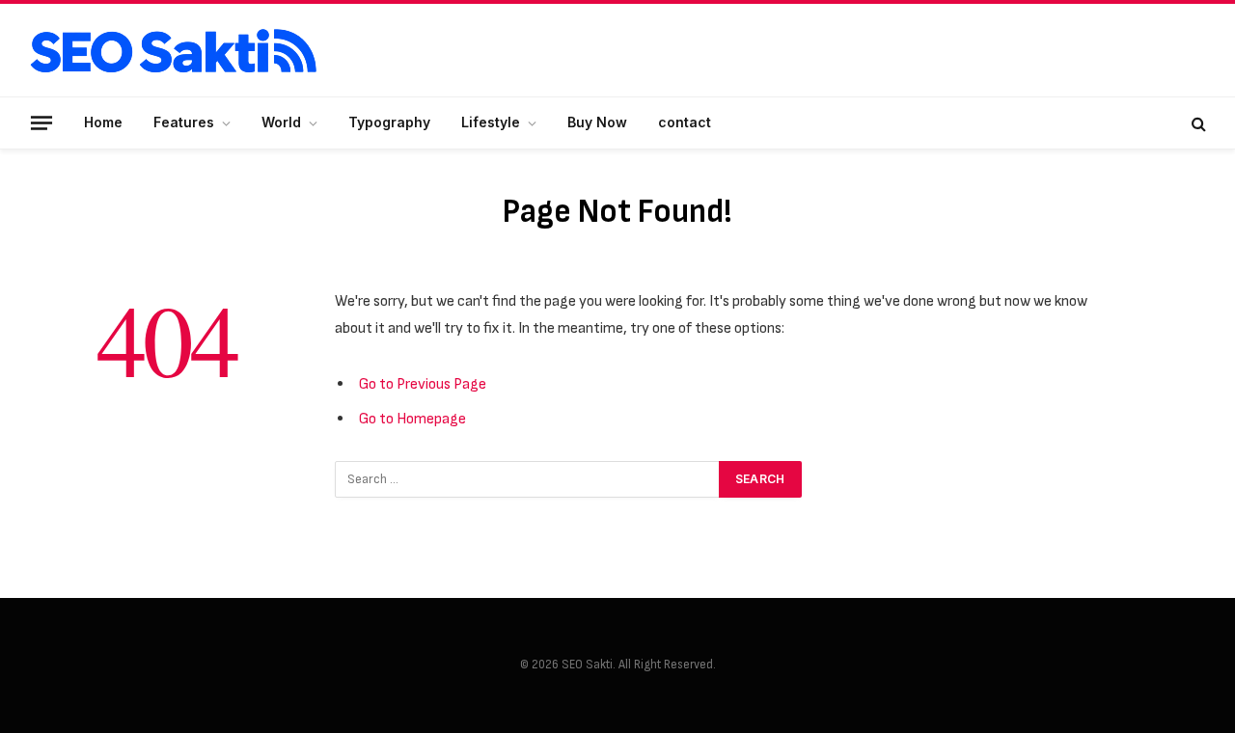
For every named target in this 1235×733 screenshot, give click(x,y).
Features (183, 122)
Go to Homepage (412, 418)
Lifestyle (490, 122)
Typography (389, 122)
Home (103, 122)
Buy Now (597, 122)
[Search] (1197, 123)
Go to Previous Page (422, 384)
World (281, 122)
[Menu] (41, 122)
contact (684, 122)
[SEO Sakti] (173, 50)
